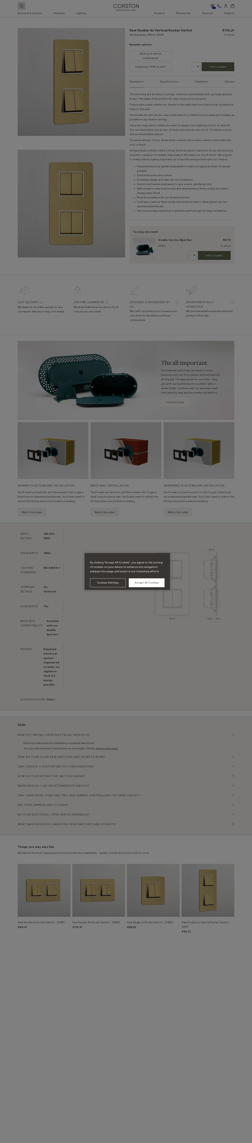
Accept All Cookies (147, 582)
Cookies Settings (108, 582)
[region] (127, 571)
